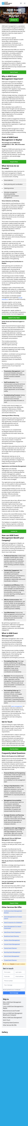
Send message (14, 993)
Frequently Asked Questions (11, 1022)
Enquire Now (14, 162)
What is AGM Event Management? (12, 1017)
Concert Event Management (12, 944)
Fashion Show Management (12, 940)
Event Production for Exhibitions (13, 922)
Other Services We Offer (10, 1025)
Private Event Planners (10, 960)
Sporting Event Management (12, 952)
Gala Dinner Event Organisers (12, 932)
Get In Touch (14, 72)
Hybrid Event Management (11, 956)
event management (16, 706)
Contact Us (14, 20)
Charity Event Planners (10, 948)
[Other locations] (20, 3)
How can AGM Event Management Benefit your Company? (12, 1014)
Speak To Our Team (14, 318)
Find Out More (14, 749)
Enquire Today (14, 903)
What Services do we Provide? (11, 1011)
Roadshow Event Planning (11, 936)
